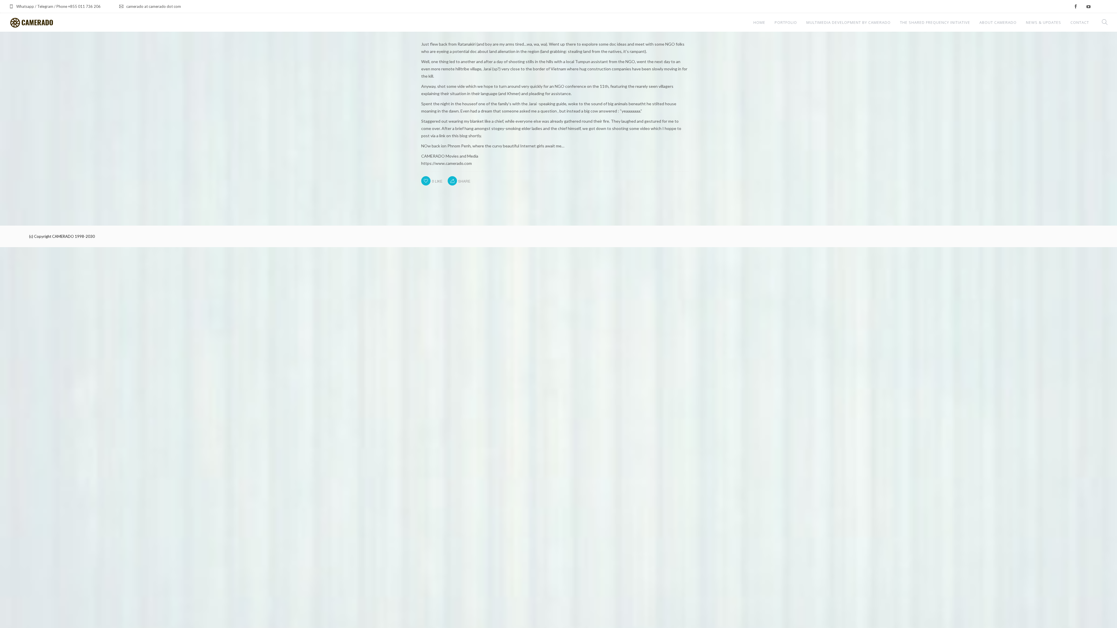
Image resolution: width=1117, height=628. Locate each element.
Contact (1079, 22)
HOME (759, 22)
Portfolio (786, 22)
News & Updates (1043, 22)
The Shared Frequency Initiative (935, 22)
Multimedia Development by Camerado (848, 22)
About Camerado (998, 22)
